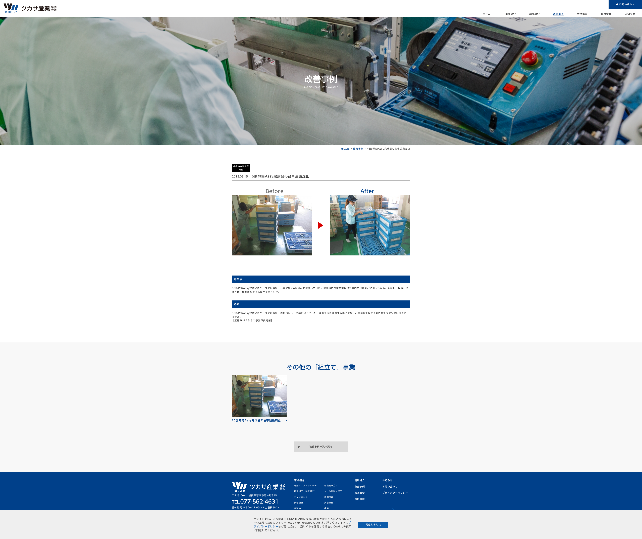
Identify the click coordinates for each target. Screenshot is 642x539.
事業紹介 (510, 14)
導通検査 (328, 497)
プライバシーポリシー (395, 493)
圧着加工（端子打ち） (305, 491)
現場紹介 (534, 14)
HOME (345, 149)
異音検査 (328, 503)
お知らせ (630, 14)
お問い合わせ (627, 4)
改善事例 (558, 14)
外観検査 (298, 503)
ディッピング (301, 497)
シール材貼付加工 (333, 491)
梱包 (326, 508)
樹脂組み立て (331, 485)
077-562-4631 (255, 501)
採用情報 (606, 14)
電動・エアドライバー (305, 485)
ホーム (487, 14)
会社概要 (582, 14)
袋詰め (297, 508)
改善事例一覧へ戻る (321, 446)
